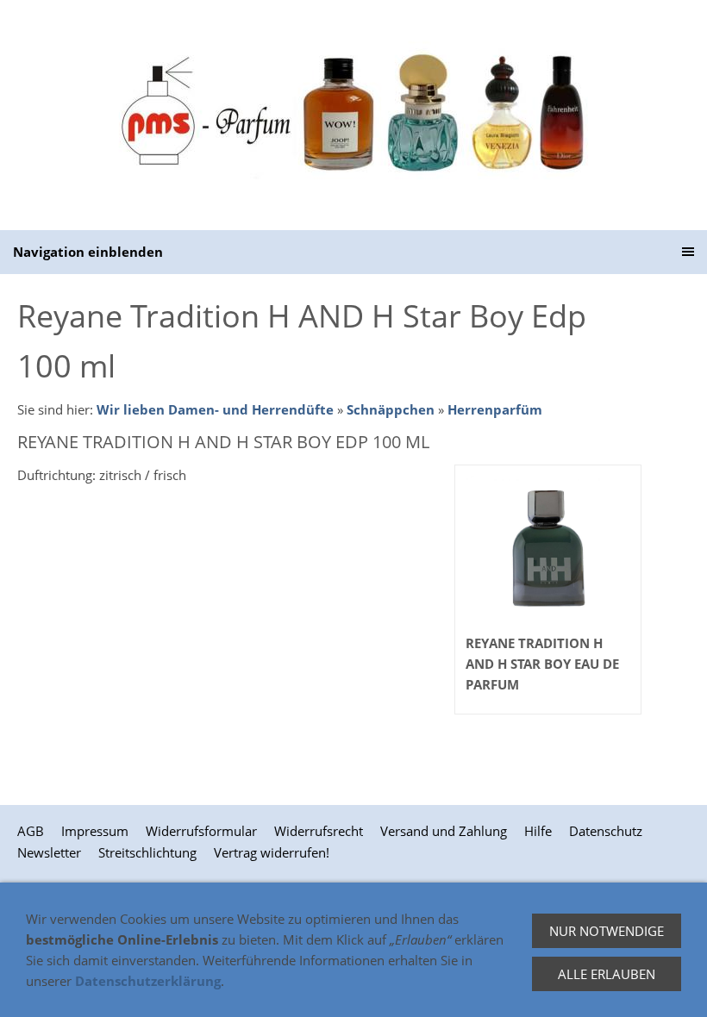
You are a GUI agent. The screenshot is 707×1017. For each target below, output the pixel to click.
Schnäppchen (391, 409)
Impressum (94, 830)
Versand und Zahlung (443, 830)
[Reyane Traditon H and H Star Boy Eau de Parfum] (548, 550)
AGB (30, 830)
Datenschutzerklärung (148, 980)
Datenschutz (605, 830)
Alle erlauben (606, 974)
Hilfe (538, 830)
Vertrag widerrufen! (271, 852)
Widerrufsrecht (318, 830)
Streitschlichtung (147, 852)
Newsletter (49, 852)
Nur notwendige (606, 930)
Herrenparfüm (494, 409)
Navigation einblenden (88, 251)
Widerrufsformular (201, 830)
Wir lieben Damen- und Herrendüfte (215, 409)
